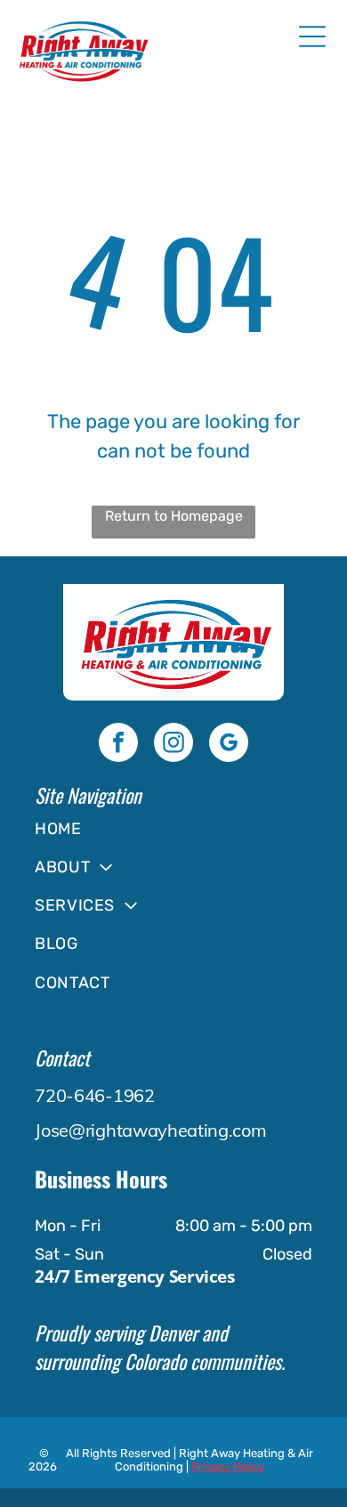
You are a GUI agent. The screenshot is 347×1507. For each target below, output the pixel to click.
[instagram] (173, 744)
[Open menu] (312, 36)
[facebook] (118, 744)
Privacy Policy (227, 1466)
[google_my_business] (228, 744)
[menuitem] (173, 828)
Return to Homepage (174, 515)
